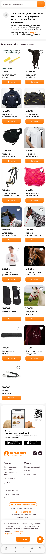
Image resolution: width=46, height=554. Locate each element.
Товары (32, 33)
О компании (9, 487)
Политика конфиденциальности (23, 508)
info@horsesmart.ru (23, 517)
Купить (11, 82)
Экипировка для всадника (10, 468)
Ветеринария (30, 474)
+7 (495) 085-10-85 (23, 512)
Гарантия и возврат (12, 494)
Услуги (27, 471)
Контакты (8, 498)
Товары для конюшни (13, 478)
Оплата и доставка (11, 490)
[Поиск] (41, 4)
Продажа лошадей (32, 467)
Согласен (23, 539)
